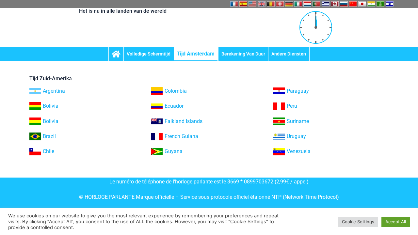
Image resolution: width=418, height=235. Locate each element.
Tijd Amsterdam (196, 54)
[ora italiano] (298, 4)
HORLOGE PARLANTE (110, 197)
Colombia (176, 91)
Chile (48, 151)
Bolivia (50, 106)
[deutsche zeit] (289, 4)
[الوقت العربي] (380, 4)
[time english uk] (261, 4)
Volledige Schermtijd (148, 53)
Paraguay (298, 91)
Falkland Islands (183, 121)
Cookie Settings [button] (358, 221)
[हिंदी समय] (371, 4)
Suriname (298, 121)
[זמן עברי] (390, 4)
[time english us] (252, 4)
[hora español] (243, 4)
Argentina (54, 91)
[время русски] (344, 4)
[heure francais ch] (280, 4)
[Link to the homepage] (116, 54)
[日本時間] (362, 4)
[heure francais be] (271, 4)
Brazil (49, 136)
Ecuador (174, 106)
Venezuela (299, 151)
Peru (292, 106)
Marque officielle (155, 197)
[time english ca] (335, 4)
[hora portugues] (316, 4)
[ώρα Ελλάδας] (326, 4)
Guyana (174, 151)
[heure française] (234, 4)
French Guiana (181, 136)
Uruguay (296, 136)
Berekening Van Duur (243, 53)
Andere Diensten (288, 53)
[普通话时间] (353, 4)
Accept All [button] (395, 221)
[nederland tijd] (307, 4)
